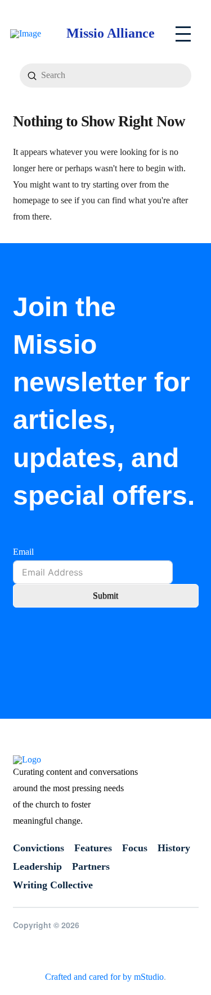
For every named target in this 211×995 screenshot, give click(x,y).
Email (23, 551)
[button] (183, 34)
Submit (105, 595)
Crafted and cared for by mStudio (104, 977)
